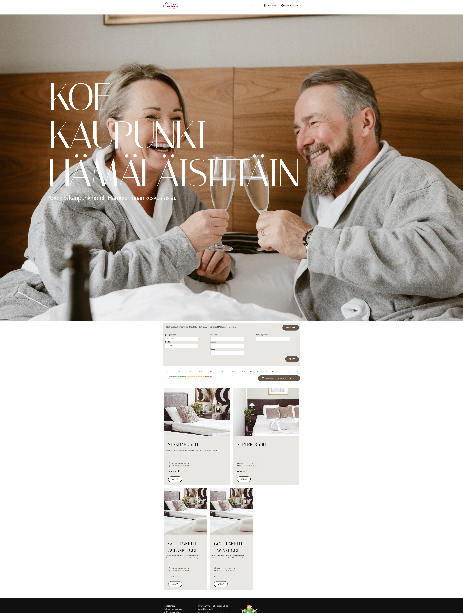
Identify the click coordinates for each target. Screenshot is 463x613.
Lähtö (169, 343)
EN (253, 5)
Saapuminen (171, 336)
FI (259, 5)
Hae (293, 361)
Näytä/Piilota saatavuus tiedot (280, 381)
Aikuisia (213, 343)
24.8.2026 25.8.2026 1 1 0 (200, 327)
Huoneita (213, 336)
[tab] (231, 328)
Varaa (175, 482)
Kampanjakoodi (262, 336)
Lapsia (212, 350)
